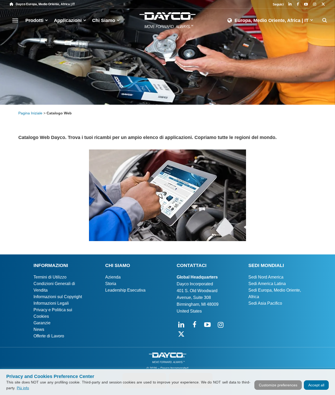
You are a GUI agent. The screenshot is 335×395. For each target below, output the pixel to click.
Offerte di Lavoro (49, 336)
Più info (23, 388)
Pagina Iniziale (30, 113)
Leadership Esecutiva (125, 290)
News (39, 329)
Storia (110, 283)
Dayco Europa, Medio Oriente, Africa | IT (44, 4)
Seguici (278, 4)
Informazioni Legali (51, 303)
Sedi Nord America (265, 277)
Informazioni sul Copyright (58, 296)
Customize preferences (278, 385)
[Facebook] (298, 4)
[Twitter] (323, 4)
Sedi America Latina (267, 283)
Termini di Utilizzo (50, 277)
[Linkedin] (290, 4)
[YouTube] (306, 4)
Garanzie (42, 323)
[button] (15, 20)
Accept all (316, 385)
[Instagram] (314, 4)
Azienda (113, 277)
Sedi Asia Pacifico (265, 303)
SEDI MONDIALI (266, 265)
